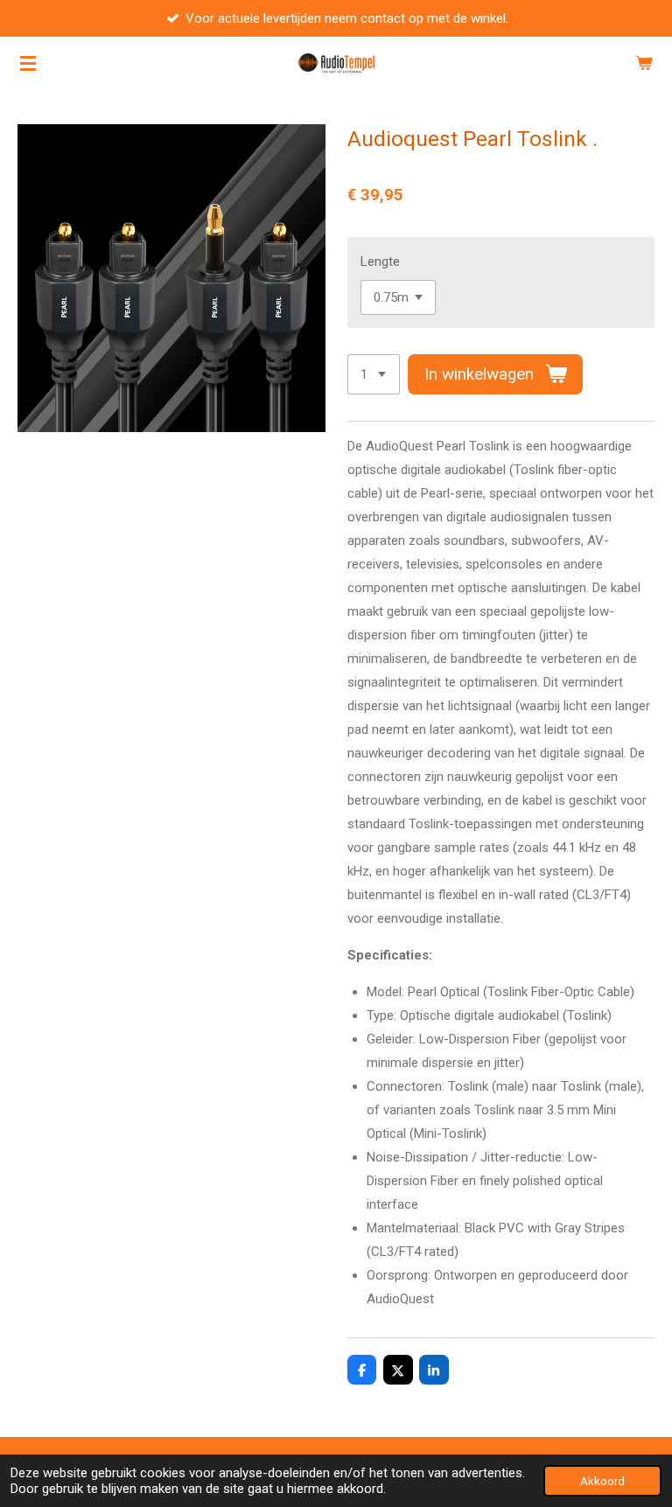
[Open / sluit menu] (28, 62)
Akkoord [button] (602, 1481)
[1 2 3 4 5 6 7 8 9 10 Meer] (373, 374)
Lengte (380, 261)
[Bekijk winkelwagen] (644, 62)
